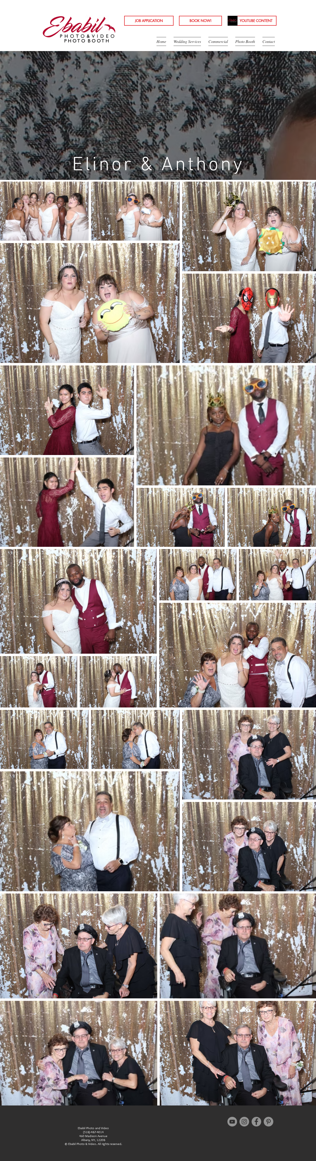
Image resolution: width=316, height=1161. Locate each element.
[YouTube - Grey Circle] (232, 1121)
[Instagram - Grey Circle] (244, 1121)
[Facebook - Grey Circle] (256, 1121)
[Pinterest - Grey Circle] (268, 1121)
